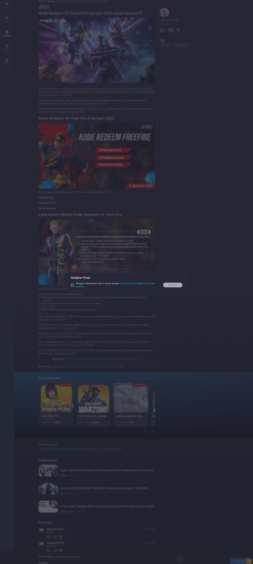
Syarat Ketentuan (129, 283)
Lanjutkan (172, 285)
